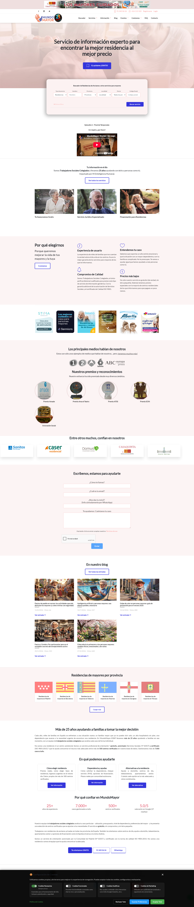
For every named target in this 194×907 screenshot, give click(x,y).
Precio (119, 91)
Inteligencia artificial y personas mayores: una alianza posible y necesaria (94, 604)
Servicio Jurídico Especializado (90, 217)
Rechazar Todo (121, 902)
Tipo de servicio (60, 91)
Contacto (154, 18)
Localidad (104, 91)
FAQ (146, 18)
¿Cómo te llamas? (97, 482)
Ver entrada (39, 615)
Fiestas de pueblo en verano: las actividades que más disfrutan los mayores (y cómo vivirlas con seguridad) (54, 604)
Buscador (81, 18)
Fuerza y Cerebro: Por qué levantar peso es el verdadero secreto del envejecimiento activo (51, 645)
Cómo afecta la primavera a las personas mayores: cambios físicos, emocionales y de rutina (95, 645)
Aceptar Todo (157, 902)
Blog (115, 18)
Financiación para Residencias (133, 217)
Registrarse (147, 11)
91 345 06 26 (122, 11)
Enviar (97, 546)
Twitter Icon (49, 11)
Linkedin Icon (44, 11)
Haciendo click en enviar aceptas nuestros (97, 531)
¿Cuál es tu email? (97, 491)
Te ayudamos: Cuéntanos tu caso (97, 511)
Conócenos (136, 18)
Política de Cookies (36, 902)
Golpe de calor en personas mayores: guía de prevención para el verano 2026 (136, 604)
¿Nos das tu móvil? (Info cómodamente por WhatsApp (97, 501)
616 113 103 (136, 11)
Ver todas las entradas (97, 572)
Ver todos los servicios (97, 180)
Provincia (89, 91)
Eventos (124, 18)
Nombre (74, 91)
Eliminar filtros (59, 104)
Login (156, 11)
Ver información (56, 785)
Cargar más (97, 709)
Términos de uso (111, 531)
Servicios (92, 18)
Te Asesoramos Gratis (44, 217)
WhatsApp (118, 850)
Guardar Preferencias (139, 902)
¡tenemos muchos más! (128, 353)
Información (104, 18)
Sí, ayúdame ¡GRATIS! (99, 65)
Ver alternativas (137, 785)
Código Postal (134, 91)
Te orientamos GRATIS (80, 850)
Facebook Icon (38, 11)
